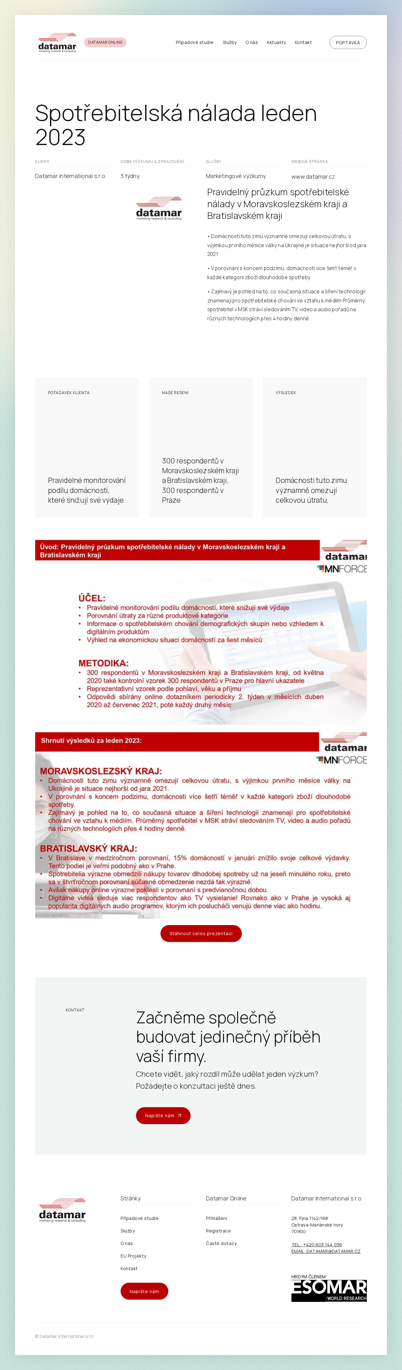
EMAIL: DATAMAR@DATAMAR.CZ (326, 1251)
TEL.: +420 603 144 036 (316, 1245)
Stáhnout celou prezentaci (201, 933)
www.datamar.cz (313, 176)
